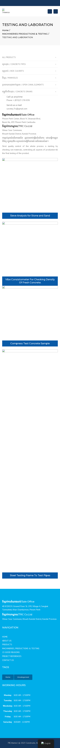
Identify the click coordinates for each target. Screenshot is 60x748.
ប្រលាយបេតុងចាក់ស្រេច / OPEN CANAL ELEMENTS (23, 84)
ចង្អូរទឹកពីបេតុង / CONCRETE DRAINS (17, 91)
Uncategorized (23, 677)
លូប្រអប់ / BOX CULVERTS (13, 71)
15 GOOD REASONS (11, 652)
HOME (5, 636)
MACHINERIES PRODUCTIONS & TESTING (25, 34)
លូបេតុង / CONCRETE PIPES (14, 64)
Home (5, 30)
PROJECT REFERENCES (11, 656)
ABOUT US (7, 640)
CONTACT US (8, 660)
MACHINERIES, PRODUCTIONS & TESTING (20, 648)
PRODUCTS (7, 644)
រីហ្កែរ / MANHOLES (10, 77)
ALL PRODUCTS (9, 57)
